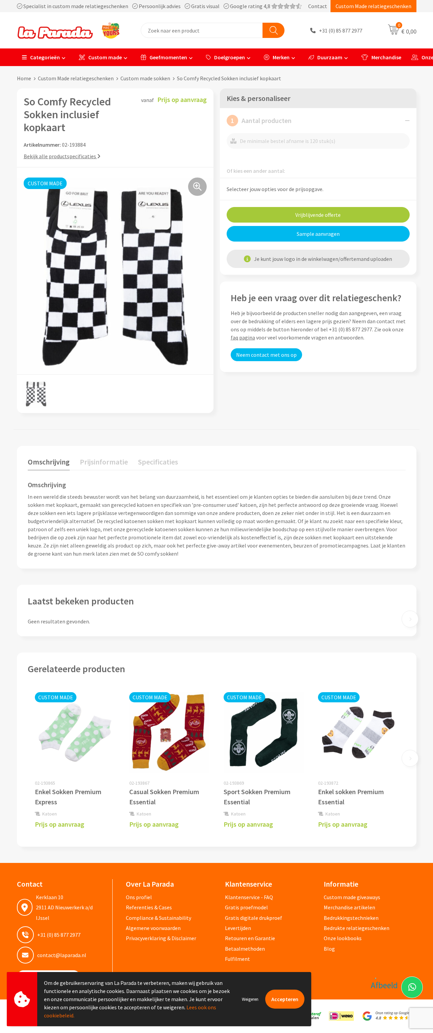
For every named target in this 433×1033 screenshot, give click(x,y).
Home (24, 78)
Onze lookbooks (343, 938)
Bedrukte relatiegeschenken (356, 928)
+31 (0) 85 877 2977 (340, 30)
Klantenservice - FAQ (249, 897)
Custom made (105, 57)
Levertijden (238, 928)
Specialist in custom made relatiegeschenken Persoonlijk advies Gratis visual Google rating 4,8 (146, 6)
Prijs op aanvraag (59, 824)
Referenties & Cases (149, 907)
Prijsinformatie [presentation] (104, 462)
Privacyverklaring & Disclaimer (161, 938)
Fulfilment (237, 958)
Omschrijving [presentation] (49, 462)
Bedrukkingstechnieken (351, 917)
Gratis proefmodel (246, 907)
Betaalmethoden (245, 948)
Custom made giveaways (352, 897)
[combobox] (202, 30)
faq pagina (243, 337)
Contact (317, 6)
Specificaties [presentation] (158, 462)
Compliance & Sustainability (158, 917)
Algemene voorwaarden (153, 928)
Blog (329, 948)
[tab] (49, 463)
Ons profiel (139, 897)
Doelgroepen (229, 57)
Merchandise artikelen (349, 907)
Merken (281, 57)
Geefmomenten (168, 57)
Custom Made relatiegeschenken (373, 6)
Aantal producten (261, 120)
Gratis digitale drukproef (253, 917)
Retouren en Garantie (250, 938)
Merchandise (386, 57)
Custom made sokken (145, 78)
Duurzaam (329, 57)
